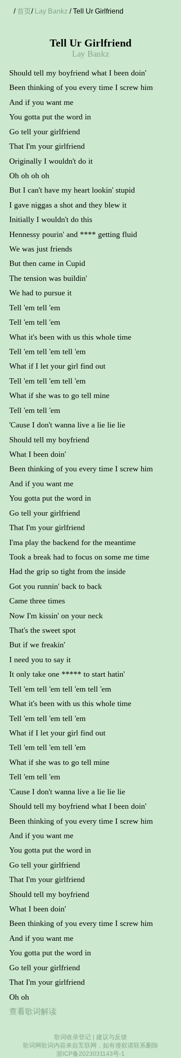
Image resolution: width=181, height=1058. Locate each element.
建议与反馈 (111, 1036)
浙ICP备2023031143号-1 (90, 1053)
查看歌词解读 (33, 1011)
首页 (24, 11)
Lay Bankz (51, 11)
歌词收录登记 (72, 1036)
